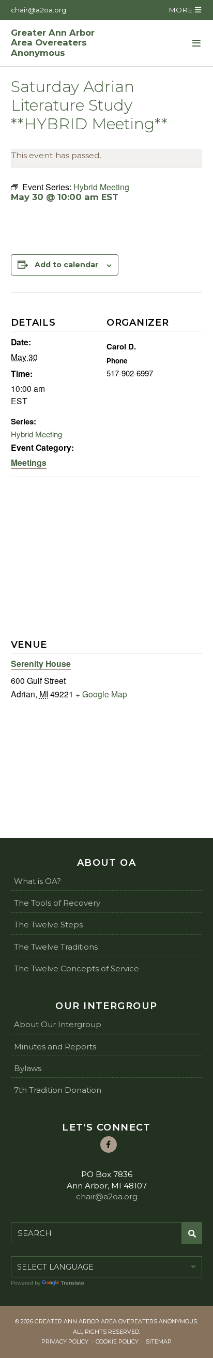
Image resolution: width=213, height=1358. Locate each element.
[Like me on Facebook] (108, 1144)
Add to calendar (66, 264)
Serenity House (41, 663)
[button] (184, 10)
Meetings (29, 462)
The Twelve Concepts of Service (76, 968)
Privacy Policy (64, 1341)
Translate (72, 1283)
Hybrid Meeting (36, 434)
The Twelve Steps (48, 924)
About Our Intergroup (57, 1024)
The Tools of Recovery (57, 903)
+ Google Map (101, 693)
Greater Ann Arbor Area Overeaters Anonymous (53, 43)
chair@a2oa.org (38, 10)
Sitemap (159, 1341)
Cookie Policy (117, 1341)
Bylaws (27, 1068)
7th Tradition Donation (57, 1090)
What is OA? (37, 881)
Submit (192, 1233)
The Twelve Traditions (56, 947)
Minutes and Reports (55, 1046)
